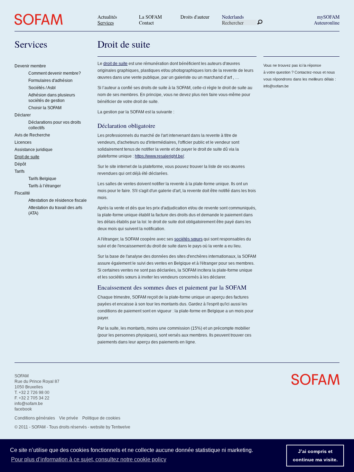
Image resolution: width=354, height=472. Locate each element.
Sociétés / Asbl (42, 87)
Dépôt (20, 164)
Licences (23, 142)
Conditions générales (35, 418)
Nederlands (233, 16)
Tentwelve (120, 427)
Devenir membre (30, 66)
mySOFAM (328, 16)
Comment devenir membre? (54, 73)
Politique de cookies (101, 418)
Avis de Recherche (32, 135)
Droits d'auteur (194, 16)
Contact (146, 22)
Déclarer (23, 115)
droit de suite (115, 63)
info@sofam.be (276, 86)
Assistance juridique (34, 149)
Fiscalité (22, 193)
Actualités (107, 16)
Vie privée (68, 418)
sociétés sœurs (188, 239)
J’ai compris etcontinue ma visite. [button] (315, 455)
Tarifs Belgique (42, 178)
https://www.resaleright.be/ (159, 156)
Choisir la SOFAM (45, 107)
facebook (23, 409)
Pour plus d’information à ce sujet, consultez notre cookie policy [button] (88, 459)
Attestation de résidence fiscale (57, 200)
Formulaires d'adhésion (50, 80)
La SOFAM (150, 16)
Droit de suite (27, 156)
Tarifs (20, 171)
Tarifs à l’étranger (44, 185)
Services (105, 22)
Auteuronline (326, 22)
